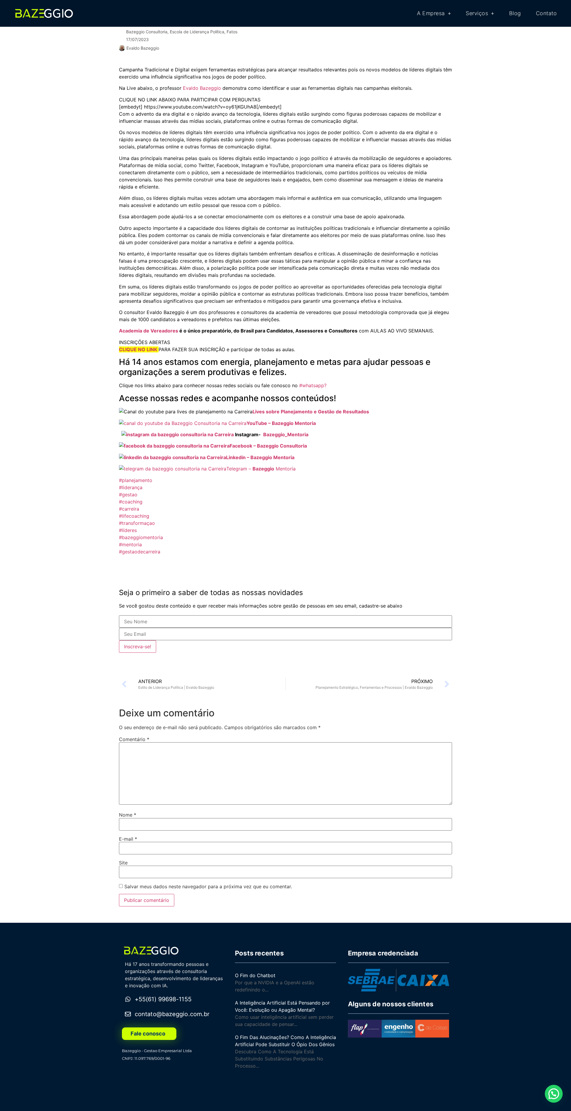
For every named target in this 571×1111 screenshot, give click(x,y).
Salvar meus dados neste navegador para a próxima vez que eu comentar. (208, 886)
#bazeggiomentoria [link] (141, 537)
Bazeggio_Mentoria (285, 434)
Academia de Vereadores (148, 331)
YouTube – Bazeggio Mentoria (282, 423)
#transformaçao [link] (137, 523)
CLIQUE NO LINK (138, 349)
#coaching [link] (130, 502)
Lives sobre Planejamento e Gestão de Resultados (310, 412)
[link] (202, 88)
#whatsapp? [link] (313, 385)
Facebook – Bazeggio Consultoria (269, 446)
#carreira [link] (129, 509)
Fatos (232, 31)
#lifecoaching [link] (134, 516)
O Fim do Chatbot (255, 975)
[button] (554, 1094)
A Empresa (431, 13)
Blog (515, 13)
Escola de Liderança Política (197, 31)
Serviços (477, 13)
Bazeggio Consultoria (146, 31)
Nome (127, 814)
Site (123, 862)
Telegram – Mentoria (261, 469)
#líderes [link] (128, 530)
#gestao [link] (128, 495)
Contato (546, 13)
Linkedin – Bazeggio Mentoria (261, 457)
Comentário (134, 739)
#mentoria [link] (130, 544)
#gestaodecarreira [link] (139, 552)
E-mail (128, 839)
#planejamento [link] (135, 480)
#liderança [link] (130, 487)
